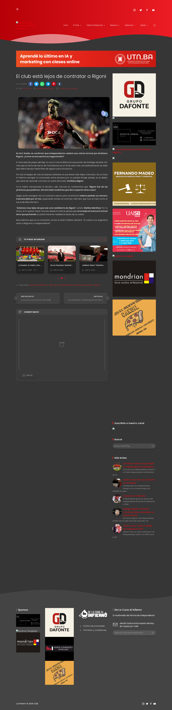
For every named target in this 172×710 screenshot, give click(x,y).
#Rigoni (97, 285)
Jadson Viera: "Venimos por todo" (98, 265)
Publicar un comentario (69, 88)
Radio (143, 25)
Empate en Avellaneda (134, 495)
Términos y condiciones (94, 630)
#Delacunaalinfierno (39, 285)
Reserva (113, 25)
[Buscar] (154, 25)
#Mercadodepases (83, 285)
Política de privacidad (94, 626)
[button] (30, 84)
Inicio (65, 25)
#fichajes (53, 285)
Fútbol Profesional (95, 25)
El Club (76, 25)
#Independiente (66, 285)
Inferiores (129, 25)
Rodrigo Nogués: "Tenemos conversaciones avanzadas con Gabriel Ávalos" (138, 512)
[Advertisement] (134, 353)
